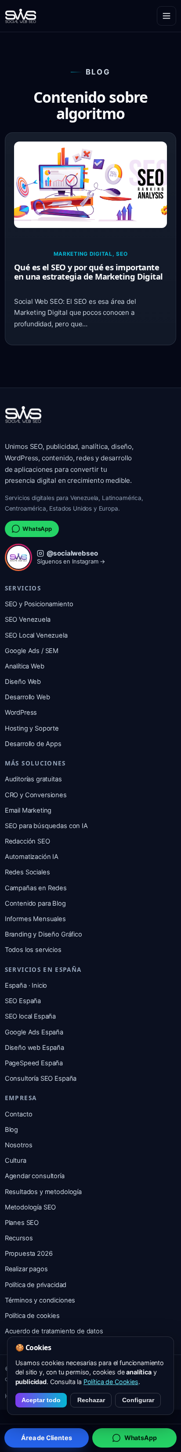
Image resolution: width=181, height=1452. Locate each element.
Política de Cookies (110, 1381)
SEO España (23, 1001)
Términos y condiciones (40, 1300)
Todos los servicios (33, 950)
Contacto (19, 1114)
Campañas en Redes (36, 888)
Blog (11, 1130)
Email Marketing (28, 810)
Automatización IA (31, 857)
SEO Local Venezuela (36, 635)
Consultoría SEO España (40, 1078)
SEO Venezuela (28, 619)
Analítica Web (24, 666)
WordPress (21, 713)
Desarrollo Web (27, 697)
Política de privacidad (35, 1285)
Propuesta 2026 (29, 1254)
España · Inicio (26, 985)
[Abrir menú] (166, 16)
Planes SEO (22, 1223)
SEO (121, 253)
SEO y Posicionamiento (39, 604)
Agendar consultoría (35, 1176)
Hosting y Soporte (32, 728)
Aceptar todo (41, 1400)
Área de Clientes (46, 1437)
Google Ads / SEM (31, 651)
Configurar (138, 1400)
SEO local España (30, 1016)
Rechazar (91, 1400)
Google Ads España (34, 1032)
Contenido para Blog (35, 903)
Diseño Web (23, 682)
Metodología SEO (30, 1207)
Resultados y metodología (43, 1192)
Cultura (15, 1161)
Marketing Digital (83, 253)
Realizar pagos (26, 1269)
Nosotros (19, 1145)
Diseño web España (34, 1048)
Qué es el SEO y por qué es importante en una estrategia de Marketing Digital (88, 272)
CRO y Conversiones (36, 795)
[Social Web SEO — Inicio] (20, 15)
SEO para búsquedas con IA (46, 826)
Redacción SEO (27, 841)
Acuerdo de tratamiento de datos (54, 1331)
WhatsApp (37, 528)
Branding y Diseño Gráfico (43, 934)
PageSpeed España (34, 1063)
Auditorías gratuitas (33, 779)
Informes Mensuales (35, 919)
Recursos (19, 1238)
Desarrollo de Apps (33, 744)
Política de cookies (32, 1316)
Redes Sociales (27, 872)
